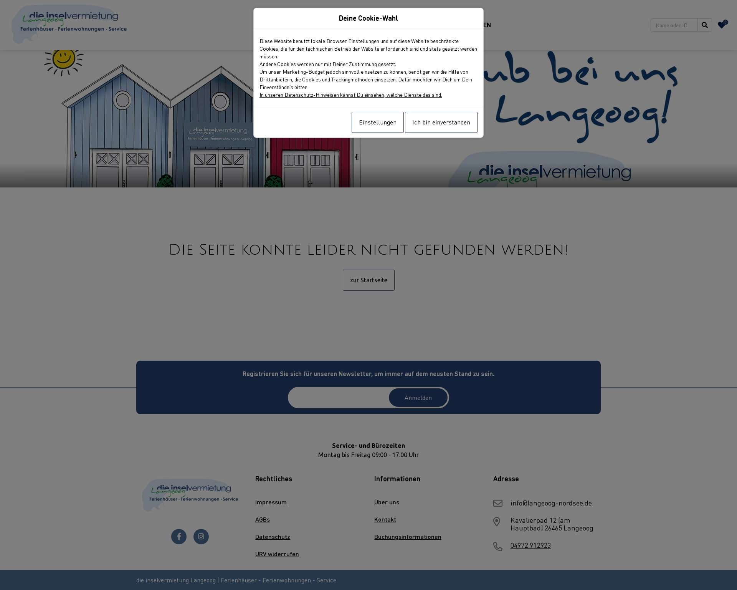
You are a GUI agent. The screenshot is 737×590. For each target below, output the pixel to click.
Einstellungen (378, 122)
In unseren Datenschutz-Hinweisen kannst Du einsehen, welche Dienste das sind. (350, 94)
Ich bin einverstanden (441, 122)
